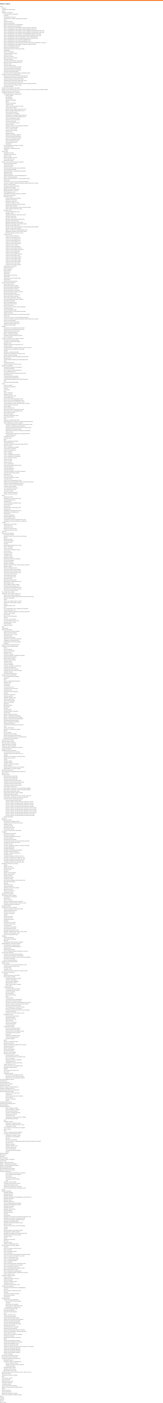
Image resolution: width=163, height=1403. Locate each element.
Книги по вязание (8, 269)
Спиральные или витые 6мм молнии (12, 783)
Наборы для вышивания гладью (11, 1317)
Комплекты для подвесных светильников (13, 955)
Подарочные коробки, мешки (11, 1185)
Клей (5, 607)
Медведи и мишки (10, 133)
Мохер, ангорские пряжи (9, 184)
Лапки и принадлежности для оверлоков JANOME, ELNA (17, 39)
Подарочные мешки (8, 1283)
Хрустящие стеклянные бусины (13, 1005)
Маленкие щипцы (8, 705)
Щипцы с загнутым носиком (10, 714)
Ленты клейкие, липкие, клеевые (11, 584)
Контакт (2, 1400)
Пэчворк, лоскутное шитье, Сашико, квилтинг (13, 338)
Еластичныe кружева (9, 560)
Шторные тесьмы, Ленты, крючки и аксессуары (15, 536)
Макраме (4, 936)
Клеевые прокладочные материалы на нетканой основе (19, 424)
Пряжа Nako (7, 276)
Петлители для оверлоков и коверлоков (13, 60)
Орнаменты (8, 143)
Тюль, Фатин (7, 389)
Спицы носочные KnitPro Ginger (13, 260)
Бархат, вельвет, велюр (9, 412)
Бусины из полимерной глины (11, 1041)
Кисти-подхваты (8, 623)
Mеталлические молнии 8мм (10, 779)
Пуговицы (4, 831)
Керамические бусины (9, 1046)
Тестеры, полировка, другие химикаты (13, 1132)
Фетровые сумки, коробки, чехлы (12, 933)
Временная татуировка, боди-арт (10, 1393)
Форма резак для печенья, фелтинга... (11, 91)
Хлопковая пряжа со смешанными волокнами (15, 171)
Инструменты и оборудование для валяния (14, 327)
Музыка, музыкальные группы (13, 139)
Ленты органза (7, 551)
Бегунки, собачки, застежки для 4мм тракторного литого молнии (21, 807)
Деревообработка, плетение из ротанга (11, 943)
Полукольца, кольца (7, 819)
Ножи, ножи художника (9, 650)
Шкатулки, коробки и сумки (8, 1275)
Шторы (5, 1237)
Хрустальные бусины (11, 994)
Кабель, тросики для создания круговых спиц (16, 229)
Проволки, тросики (8, 1121)
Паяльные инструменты (9, 694)
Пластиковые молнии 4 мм (10, 786)
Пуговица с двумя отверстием (11, 851)
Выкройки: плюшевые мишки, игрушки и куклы (15, 902)
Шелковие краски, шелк (9, 605)
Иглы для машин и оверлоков (11, 14)
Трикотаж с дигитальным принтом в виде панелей (16, 444)
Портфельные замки (9, 877)
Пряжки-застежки (8, 875)
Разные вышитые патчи (11, 142)
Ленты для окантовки (9, 534)
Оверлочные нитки (8, 496)
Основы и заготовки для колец (13, 1112)
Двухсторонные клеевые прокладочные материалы (16, 356)
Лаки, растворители (6, 1391)
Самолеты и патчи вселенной (13, 119)
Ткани (3, 383)
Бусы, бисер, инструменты (8, 972)
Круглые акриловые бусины (12, 1016)
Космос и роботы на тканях (10, 457)
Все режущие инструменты (10, 673)
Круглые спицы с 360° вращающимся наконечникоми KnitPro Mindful (22, 226)
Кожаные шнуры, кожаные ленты (12, 585)
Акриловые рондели (10, 1017)
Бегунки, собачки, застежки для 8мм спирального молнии (19, 804)
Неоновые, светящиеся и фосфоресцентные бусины (18, 1002)
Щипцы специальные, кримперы (11, 721)
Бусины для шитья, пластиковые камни (13, 1065)
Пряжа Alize (6, 273)
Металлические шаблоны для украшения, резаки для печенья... (19, 596)
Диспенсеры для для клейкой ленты (12, 735)
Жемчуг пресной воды (9, 1049)
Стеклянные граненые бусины (13, 988)
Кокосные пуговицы (8, 837)
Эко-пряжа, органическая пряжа (11, 186)
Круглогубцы (7, 706)
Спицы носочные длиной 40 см (13, 241)
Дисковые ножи (7, 343)
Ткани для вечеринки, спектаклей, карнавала (14, 471)
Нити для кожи (7, 509)
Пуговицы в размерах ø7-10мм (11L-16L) (13, 856)
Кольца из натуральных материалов (12, 830)
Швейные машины (8, 21)
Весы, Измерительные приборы (11, 676)
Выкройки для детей (8, 1198)
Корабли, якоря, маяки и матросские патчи (16, 109)
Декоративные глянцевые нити (11, 512)
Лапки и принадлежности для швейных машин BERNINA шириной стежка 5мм (22, 33)
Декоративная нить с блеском (11, 190)
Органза (6, 388)
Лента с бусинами (8, 548)
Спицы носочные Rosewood (12, 252)
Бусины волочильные (11, 1023)
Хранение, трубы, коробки (10, 1182)
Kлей (3, 1376)
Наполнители (7, 898)
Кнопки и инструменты (9, 890)
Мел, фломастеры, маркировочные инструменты (14, 771)
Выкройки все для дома (9, 1239)
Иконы (5, 1338)
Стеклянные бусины (8, 987)
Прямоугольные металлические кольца (13, 822)
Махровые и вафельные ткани (11, 415)
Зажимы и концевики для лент (7, 1088)
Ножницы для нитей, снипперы (11, 668)
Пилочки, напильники (9, 702)
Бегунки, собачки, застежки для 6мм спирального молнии (19, 803)
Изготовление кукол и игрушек (9, 895)
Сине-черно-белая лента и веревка (12, 569)
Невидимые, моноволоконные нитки (12, 510)
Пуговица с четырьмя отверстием (12, 853)
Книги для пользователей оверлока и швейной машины (17, 72)
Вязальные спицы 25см (11, 199)
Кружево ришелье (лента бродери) (12, 558)
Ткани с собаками (8, 453)
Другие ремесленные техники (11, 1269)
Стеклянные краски (6, 1384)
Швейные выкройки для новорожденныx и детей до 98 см (17, 1197)
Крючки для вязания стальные (11, 288)
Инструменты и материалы (10, 896)
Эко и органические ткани (10, 489)
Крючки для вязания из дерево (11, 285)
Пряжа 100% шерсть (9, 165)
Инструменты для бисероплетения (12, 1133)
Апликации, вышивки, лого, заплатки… (11, 92)
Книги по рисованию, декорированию (12, 1271)
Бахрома (6, 543)
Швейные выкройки (6, 1191)
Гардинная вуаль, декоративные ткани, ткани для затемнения (18, 481)
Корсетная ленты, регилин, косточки (12, 589)
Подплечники (5, 628)
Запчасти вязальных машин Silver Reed (13, 82)
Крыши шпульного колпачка (10, 57)
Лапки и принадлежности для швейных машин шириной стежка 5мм (20, 27)
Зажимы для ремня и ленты (10, 910)
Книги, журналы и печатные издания (10, 1245)
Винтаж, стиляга (8, 1224)
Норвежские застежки (9, 868)
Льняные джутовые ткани (10, 395)
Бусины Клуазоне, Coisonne (12, 1055)
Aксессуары (5, 151)
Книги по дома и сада (9, 1274)
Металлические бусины (9, 1053)
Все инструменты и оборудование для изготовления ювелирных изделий (23, 1141)
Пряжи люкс (7, 180)
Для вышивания (6, 1298)
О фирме (2, 1397)
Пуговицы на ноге (8, 854)
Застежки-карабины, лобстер (7, 1079)
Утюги (5, 20)
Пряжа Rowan (7, 279)
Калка (3, 1189)
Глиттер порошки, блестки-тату (11, 620)
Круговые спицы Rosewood (12, 220)
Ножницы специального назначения (12, 665)
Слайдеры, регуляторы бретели (11, 640)
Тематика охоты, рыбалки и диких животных (16, 115)
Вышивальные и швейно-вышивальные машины (15, 18)
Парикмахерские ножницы (10, 656)
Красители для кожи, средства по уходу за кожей (15, 970)
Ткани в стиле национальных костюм (13, 480)
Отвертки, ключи (8, 690)
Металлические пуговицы (10, 833)
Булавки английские (7, 748)
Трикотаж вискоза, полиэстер (11, 404)
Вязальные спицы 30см (11, 201)
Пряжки (5, 865)
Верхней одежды (8, 1210)
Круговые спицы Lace (11, 216)
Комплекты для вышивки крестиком (12, 1323)
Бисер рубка (9, 985)
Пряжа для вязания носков (10, 163)
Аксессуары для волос (9, 158)
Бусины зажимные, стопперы (13, 1109)
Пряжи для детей (8, 172)
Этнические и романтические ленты (12, 572)
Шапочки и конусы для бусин (13, 1092)
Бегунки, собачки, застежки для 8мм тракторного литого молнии (21, 812)
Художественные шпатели (10, 733)
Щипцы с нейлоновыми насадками (12, 715)
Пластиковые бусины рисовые (13, 1032)
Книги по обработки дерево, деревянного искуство (16, 951)
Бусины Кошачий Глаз (11, 1011)
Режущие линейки (8, 762)
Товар (1, 6)
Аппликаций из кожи (8, 146)
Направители (7, 50)
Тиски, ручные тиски (9, 687)
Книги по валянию (8, 337)
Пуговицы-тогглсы (8, 844)
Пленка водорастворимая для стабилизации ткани (16, 359)
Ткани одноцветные (8, 442)
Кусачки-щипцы (7, 709)
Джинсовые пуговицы (9, 834)
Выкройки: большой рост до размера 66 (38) (14, 1218)
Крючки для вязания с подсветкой (12, 294)
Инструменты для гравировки (11, 691)
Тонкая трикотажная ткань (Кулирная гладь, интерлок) (17, 403)
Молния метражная (8, 816)
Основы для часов (10, 1115)
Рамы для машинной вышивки (11, 71)
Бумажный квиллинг (10, 1366)
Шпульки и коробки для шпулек (11, 47)
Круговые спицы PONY (11, 217)
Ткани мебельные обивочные (11, 487)
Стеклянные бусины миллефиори (14, 999)
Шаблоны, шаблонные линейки (11, 352)
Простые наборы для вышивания (12, 1322)
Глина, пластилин (8, 899)
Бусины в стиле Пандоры (10, 1052)
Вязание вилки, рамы (9, 284)
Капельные (8, 1034)
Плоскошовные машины (9, 17)
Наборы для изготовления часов (9, 961)
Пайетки (6, 617)
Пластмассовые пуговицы (10, 839)
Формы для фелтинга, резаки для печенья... (14, 329)
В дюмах (6, 754)
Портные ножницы (8, 662)
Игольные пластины (8, 56)
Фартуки (6, 1228)
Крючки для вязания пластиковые (12, 290)
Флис (5, 418)
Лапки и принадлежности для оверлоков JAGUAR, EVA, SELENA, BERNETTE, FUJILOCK (25, 42)
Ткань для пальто (8, 478)
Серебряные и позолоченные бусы (14, 1062)
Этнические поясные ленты (10, 573)
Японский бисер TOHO (11, 982)
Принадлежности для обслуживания (12, 69)
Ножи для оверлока (8, 59)
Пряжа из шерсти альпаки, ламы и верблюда (14, 168)
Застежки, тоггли (8, 969)
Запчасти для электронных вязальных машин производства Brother (20, 83)
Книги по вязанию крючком (10, 302)
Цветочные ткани (8, 445)
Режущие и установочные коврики (12, 341)
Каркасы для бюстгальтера (10, 632)
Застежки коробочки (5, 1082)
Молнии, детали (5, 774)
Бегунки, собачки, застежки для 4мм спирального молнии (19, 801)
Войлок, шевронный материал (11, 334)
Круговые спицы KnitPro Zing (12, 225)
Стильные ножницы (8, 664)
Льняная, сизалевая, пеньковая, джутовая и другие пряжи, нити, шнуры (21, 183)
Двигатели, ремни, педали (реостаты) (13, 62)
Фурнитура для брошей (11, 1114)
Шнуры (5, 537)
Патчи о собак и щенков (11, 128)
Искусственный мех (8, 413)
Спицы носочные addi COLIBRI (13, 261)
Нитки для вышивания (9, 368)
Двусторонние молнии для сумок (12, 791)
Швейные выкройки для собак (11, 1243)
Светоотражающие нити (9, 192)
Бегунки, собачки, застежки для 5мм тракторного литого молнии (21, 809)
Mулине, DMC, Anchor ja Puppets (13, 1301)
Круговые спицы (8, 210)
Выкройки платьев (8, 1207)
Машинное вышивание (7, 365)
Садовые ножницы (8, 672)
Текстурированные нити (9, 499)
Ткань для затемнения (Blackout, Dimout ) (14, 483)
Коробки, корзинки (8, 1280)
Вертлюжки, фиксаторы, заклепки (10, 863)
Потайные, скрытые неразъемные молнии (14, 782)
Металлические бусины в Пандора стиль (15, 1056)
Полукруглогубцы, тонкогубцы (11, 711)
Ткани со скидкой (8, 385)
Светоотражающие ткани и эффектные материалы (16, 608)
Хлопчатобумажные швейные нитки (12, 503)
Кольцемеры (7, 685)
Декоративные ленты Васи (10, 1370)
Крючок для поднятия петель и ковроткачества (15, 736)
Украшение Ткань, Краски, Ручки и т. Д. (11, 593)
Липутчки (4, 531)
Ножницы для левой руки (10, 667)
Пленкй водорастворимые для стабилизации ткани (16, 379)
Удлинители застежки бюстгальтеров (12, 638)
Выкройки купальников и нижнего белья (13, 1222)
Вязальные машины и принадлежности (11, 74)
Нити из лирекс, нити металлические (12, 370)
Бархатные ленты (8, 578)
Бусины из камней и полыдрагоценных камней (15, 1044)
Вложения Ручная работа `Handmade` (11, 88)
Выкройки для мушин (9, 1201)
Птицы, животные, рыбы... (10, 1332)
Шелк (5, 391)
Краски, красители (6, 1390)
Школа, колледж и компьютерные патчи (15, 110)
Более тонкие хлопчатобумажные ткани (13, 398)
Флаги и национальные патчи (13, 118)
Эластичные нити (8, 504)
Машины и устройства (7, 12)
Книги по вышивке (8, 1261)
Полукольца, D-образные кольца (11, 821)
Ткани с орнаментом (9, 463)
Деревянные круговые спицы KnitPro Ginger (16, 223)
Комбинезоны (7, 1215)
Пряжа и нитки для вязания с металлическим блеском (17, 178)
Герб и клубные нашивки (11, 112)
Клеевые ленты (7, 358)
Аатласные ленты (8, 542)
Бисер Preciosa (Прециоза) (10, 616)
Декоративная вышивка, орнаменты (12, 1337)
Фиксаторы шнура (8, 539)
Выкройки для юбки (8, 1212)
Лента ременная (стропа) (10, 575)
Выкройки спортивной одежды (11, 1221)
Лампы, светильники (9, 51)
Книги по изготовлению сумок (11, 934)
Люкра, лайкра (7, 406)
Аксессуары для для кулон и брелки (14, 1096)
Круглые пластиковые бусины (13, 1028)
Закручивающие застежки (6, 1083)
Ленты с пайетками (8, 546)
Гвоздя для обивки (6, 905)
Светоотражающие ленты (10, 576)
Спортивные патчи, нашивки (12, 113)
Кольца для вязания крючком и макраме (13, 299)
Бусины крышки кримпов (12, 1111)
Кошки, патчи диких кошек (12, 127)
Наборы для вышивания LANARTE (12, 1352)
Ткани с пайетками (8, 392)
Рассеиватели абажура (9, 958)
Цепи (3, 626)
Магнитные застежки (5, 1085)
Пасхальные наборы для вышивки (12, 1320)
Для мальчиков (9, 98)
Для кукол (6, 1240)
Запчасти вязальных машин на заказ (13, 85)
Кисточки (4, 818)
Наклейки (6, 149)
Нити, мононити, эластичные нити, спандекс (14, 1127)
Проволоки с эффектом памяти (13, 1123)
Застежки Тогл (3, 1080)
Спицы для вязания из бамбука (13, 198)
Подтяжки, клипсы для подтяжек (11, 887)
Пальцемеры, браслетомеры (11, 688)
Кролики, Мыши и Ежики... (12, 130)
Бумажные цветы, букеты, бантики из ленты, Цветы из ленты (16, 1372)
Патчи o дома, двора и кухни (12, 122)
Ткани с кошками (8, 451)
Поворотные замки (8, 878)
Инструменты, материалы (10, 927)
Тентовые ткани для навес (10, 486)
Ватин (5, 361)
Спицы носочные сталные (12, 244)
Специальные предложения (8, 9)
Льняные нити (7, 513)
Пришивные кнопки (8, 892)
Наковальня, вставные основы (13, 1135)
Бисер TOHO (7, 614)
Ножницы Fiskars (8, 661)
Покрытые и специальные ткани (11, 420)
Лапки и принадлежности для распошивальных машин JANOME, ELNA (21, 38)
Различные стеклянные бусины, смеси (15, 1013)
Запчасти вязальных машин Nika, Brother (14, 79)
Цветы (7, 101)
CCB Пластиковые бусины (12, 1037)
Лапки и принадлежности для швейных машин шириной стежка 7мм (20, 29)
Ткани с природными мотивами (11, 447)
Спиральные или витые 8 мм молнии (13, 785)
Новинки (4, 8)
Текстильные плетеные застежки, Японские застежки (16, 840)
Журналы (6, 1246)
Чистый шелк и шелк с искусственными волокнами (16, 181)
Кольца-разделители (5, 1106)
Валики (5, 730)
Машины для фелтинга (9, 23)
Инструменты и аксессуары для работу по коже (15, 964)
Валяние (4, 326)
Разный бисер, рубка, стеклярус (13, 978)
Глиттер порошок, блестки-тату (11, 1070)
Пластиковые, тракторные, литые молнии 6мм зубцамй (17, 788)
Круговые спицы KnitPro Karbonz (13, 228)
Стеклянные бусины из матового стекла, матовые (18, 1009)
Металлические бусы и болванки (13, 1059)
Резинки (4, 522)
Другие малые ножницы (9, 658)
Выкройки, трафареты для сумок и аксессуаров (15, 931)
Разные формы (9, 997)
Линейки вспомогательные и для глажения (14, 767)
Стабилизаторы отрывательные (11, 377)
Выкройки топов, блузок (9, 1209)
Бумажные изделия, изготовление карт (11, 1358)
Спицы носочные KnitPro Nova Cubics (15, 249)
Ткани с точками (8, 460)
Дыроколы (6, 678)
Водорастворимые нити (9, 516)
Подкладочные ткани (9, 436)
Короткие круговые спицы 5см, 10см (14, 232)
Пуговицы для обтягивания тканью (12, 836)
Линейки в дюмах (8, 346)
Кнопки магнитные (8, 917)
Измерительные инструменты (11, 738)
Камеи (5, 1040)
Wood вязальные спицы (11, 205)
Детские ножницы (8, 649)
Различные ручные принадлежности (10, 644)
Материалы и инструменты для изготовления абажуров (17, 957)
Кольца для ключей (8, 825)
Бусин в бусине (9, 1020)
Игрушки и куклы (8, 1242)
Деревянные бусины (9, 1043)
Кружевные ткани (8, 394)
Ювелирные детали (8, 1073)
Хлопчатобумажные (8, 397)
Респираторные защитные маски (12, 945)
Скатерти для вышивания (10, 1316)
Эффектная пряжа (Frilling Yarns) (12, 189)
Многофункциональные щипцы (11, 720)
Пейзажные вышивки (9, 1335)
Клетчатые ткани (8, 462)
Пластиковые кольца (9, 828)
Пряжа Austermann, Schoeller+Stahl (12, 278)
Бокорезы (6, 708)
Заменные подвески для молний (13, 800)
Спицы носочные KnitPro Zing (13, 255)
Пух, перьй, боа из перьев (8, 592)
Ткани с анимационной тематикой (12, 454)
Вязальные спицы (8, 196)
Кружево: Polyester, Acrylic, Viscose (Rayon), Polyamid (16, 564)
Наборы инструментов (9, 723)
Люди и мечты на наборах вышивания (13, 1334)
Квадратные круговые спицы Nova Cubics (16, 214)
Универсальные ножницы (10, 659)
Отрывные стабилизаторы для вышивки (15, 426)
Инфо (1, 1396)
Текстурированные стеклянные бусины (15, 1006)
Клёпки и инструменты (9, 874)
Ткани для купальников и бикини (11, 472)
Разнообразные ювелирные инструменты (14, 724)
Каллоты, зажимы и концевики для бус (9, 1086)
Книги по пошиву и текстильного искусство (14, 1255)
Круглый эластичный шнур (10, 528)
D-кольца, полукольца (9, 913)
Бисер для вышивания (9, 1310)
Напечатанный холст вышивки (11, 1326)
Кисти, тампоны (7, 732)
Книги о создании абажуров (10, 960)
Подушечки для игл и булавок (9, 744)
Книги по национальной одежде (11, 1258)
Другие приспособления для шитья (10, 1355)
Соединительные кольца (6, 1102)
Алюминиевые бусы (10, 1061)
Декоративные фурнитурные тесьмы (13, 545)
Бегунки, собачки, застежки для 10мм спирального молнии (20, 806)
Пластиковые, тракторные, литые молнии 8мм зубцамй (17, 789)
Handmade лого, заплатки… (10, 154)
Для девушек (9, 97)
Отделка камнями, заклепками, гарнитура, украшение (17, 611)
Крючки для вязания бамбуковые (12, 287)
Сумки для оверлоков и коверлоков (12, 68)
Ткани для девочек (8, 466)
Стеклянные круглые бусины (13, 990)
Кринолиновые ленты (9, 582)
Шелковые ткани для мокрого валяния (13, 335)
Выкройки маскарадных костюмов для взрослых (15, 1233)
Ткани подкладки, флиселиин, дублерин (13, 423)
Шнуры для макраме (9, 937)
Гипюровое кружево (8, 561)
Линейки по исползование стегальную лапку (14, 353)
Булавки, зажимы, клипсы (8, 741)
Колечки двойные (4, 1105)
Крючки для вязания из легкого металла (13, 291)
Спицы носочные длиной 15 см (13, 237)
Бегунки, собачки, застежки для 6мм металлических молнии (20, 813)
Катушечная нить (8, 374)
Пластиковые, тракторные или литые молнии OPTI (16, 797)
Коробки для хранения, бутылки (11, 1278)
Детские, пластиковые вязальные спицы (15, 204)
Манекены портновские (7, 770)
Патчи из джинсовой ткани (12, 140)
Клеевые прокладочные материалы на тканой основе (18, 427)
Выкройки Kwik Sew (8, 1194)
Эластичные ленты (8, 527)
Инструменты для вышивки (10, 1311)
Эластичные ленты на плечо (10, 530)
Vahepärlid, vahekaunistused (10, 1067)
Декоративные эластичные (10, 524)
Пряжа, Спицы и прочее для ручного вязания (12, 161)
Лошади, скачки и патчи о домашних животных (17, 125)
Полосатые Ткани (8, 459)
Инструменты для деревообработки (12, 946)
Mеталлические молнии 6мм (10, 777)
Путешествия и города (11, 107)
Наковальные (7, 684)
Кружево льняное (8, 566)
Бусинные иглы (9, 1142)
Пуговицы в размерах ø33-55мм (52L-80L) (14, 862)
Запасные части (8, 63)
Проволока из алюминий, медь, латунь (15, 1124)
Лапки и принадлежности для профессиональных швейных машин (20, 44)
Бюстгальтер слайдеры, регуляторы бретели (14, 880)
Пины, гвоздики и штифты (12, 1108)
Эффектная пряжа (8, 174)
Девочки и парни (8, 1200)
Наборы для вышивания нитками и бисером (14, 1329)
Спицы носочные (8, 234)
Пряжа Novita (7, 272)
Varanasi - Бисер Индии (9, 613)
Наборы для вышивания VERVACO (12, 1351)
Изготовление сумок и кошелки (9, 907)
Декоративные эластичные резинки (12, 641)
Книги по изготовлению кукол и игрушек (13, 901)
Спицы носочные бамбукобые (13, 251)
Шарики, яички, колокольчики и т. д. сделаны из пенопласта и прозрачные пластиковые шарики (25, 89)
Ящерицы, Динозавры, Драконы (13, 134)
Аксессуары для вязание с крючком (12, 297)
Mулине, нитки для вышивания (11, 1299)
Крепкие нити (7, 506)
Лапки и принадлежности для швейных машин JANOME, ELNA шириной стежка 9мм (24, 32)
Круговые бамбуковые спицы (13, 211)
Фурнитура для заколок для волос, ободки (16, 1117)
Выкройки (6, 643)
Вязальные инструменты (10, 195)
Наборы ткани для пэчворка (10, 355)
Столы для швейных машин (10, 53)
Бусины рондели (10, 993)
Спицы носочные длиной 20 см (13, 238)
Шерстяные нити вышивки (12, 1304)
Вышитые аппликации (9, 598)
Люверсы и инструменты (8, 893)
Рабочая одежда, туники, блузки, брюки (13, 1230)
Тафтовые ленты (8, 554)
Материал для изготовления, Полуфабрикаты (15, 1287)
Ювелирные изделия (9, 152)
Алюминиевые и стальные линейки (12, 768)
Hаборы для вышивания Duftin (11, 1344)
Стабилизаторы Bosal (9, 362)
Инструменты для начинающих (11, 340)
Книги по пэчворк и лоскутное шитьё (12, 364)
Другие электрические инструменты (12, 26)
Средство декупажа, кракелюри (9, 1385)
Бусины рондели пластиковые (13, 1029)
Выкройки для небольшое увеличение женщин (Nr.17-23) (17, 1216)
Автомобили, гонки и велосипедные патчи (16, 116)
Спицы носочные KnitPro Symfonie (14, 254)
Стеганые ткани (7, 438)
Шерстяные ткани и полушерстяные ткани (14, 409)
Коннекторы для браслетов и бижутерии (9, 1089)
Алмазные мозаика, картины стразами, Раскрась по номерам (18, 1346)
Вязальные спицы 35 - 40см (12, 202)
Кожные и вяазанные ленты (10, 567)
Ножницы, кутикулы (8, 653)
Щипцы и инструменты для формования (13, 718)
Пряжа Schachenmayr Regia (10, 281)
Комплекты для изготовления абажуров (13, 954)
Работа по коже (5, 963)
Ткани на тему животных (10, 450)
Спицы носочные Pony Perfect (13, 263)
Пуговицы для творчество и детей (12, 842)
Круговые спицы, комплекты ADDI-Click (15, 219)
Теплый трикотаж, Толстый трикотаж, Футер (14, 401)
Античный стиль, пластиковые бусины (15, 1031)
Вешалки (6, 883)
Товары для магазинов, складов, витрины (12, 1394)
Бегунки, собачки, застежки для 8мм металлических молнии (20, 815)
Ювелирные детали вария (12, 1118)
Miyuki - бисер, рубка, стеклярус (13, 984)
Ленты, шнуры (7, 1129)
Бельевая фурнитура (7, 629)
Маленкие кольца (8, 635)
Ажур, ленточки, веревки (8, 533)
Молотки (6, 693)
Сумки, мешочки (8, 1277)
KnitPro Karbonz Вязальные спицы (14, 208)
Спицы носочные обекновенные (13, 243)
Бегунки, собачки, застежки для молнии (13, 798)
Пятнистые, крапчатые (11, 1022)
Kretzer (5, 647)
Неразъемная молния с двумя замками (13, 792)
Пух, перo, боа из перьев (10, 619)
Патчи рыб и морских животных (13, 136)
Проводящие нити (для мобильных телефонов (15, 193)
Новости (2, 1399)
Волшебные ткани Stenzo (10, 386)
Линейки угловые (8, 761)
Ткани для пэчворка (8, 490)
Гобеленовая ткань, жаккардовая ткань (13, 410)
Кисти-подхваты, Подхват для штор (12, 1290)
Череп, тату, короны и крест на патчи (14, 106)
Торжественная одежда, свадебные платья (14, 1219)
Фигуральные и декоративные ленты (12, 581)
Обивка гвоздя (7, 948)
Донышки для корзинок (9, 300)
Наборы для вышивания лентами (12, 1340)
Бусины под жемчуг (10, 991)
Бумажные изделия (8, 1360)
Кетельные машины (8, 86)
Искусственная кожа (9, 416)
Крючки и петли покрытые (10, 872)
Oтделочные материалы (8, 1286)
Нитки (3, 495)
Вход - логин (3, 1402)
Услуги (3, 11)
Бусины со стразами (11, 1099)
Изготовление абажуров (7, 952)
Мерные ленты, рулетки (9, 758)
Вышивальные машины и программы (13, 367)
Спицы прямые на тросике (10, 266)
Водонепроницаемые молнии (11, 794)
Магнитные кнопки (8, 889)
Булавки (6, 350)
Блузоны (6, 1213)
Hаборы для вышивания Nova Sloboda (13, 1341)
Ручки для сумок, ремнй (9, 922)
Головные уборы (8, 1236)
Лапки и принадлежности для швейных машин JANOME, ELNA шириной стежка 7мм (24, 30)
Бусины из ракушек (8, 1047)
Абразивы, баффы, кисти (10, 697)
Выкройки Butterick (8, 1195)
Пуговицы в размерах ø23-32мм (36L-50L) (14, 860)
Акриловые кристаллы (11, 1019)
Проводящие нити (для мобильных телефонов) (15, 521)
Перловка (8, 1302)
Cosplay (6, 1227)
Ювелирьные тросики (11, 1126)
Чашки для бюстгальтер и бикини (12, 631)
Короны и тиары (7, 155)
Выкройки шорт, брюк (9, 1206)
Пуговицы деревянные (9, 847)
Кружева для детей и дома (10, 579)
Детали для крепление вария (7, 1091)
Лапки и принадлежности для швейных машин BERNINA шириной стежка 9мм (22, 35)
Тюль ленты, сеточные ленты (11, 590)
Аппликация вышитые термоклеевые (13, 94)
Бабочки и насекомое (11, 103)
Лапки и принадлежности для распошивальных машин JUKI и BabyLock (21, 36)
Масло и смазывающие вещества (12, 45)
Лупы (5, 679)
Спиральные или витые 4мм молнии (12, 780)
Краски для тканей (6, 1373)
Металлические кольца (9, 827)
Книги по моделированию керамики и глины (14, 1268)
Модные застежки (8, 866)
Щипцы (7, 1151)
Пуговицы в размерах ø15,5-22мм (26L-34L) (14, 859)
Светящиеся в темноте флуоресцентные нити (15, 373)
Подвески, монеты (8, 625)
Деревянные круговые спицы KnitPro (14, 222)
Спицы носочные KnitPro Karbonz (14, 247)
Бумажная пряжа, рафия (10, 187)
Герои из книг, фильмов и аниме (13, 137)
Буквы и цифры (9, 95)
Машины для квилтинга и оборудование (13, 24)
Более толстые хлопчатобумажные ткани (14, 400)
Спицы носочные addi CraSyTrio (13, 264)
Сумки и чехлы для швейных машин (12, 66)
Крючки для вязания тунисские (11, 296)
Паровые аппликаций (11, 100)
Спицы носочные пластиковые (13, 246)
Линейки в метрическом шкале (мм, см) (13, 344)
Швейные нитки (7, 501)
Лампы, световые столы (9, 1314)
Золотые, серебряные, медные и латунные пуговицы (16, 845)
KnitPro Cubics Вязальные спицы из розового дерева (18, 207)
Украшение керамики (7, 1382)
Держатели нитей (8, 54)
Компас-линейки (8, 765)
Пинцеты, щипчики (8, 696)
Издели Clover (5, 773)
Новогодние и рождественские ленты (13, 587)
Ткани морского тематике (10, 448)
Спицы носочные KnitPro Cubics (13, 258)
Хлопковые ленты (8, 555)
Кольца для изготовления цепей (7, 1103)
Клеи (5, 380)
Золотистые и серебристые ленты (12, 549)
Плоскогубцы (7, 712)
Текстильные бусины (9, 1050)
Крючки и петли (7, 869)
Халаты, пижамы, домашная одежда (12, 1203)
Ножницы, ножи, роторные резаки (10, 646)
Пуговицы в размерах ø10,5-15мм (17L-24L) (14, 857)
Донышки (6, 940)
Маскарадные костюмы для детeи (12, 1231)
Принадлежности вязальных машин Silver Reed (15, 80)
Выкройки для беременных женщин (12, 1204)
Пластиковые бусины (9, 1026)
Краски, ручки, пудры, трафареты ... (12, 595)
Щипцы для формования (6, 1166)
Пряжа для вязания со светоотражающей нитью (15, 175)
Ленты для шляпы (8, 552)
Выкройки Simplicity (8, 1192)
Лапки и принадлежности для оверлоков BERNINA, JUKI (17, 41)
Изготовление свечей (7, 1378)
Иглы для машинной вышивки (11, 376)
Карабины (6, 871)
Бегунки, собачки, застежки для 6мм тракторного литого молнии (21, 810)
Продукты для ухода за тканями (9, 1375)
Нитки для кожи (7, 967)
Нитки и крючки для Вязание (8, 282)
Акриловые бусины (8, 1014)
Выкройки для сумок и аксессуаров (12, 1234)
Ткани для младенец (9, 469)
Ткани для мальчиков (9, 468)
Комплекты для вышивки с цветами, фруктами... (15, 1331)
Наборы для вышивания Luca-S (11, 1343)
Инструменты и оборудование (9, 675)
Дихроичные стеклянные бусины (13, 1000)
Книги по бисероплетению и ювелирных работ (15, 1188)
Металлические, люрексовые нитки (12, 507)
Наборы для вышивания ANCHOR (12, 1347)
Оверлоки (6, 15)
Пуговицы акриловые (9, 848)
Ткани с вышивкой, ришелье (10, 492)
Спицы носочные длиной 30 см (13, 240)
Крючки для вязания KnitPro (10, 293)
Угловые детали (7, 925)
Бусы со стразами (10, 1058)
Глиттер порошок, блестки (12, 1363)
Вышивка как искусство (9, 1325)
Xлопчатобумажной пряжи (10, 169)
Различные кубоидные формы (13, 1035)
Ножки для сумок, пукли (9, 923)
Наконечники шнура (8, 540)
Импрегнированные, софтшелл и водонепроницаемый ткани (18, 421)
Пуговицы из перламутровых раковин (13, 850)
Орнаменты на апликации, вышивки (12, 602)
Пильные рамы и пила (9, 699)
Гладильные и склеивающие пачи (12, 148)
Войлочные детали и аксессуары (12, 330)
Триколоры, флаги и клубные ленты (12, 570)
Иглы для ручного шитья (8, 739)
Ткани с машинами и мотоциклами (12, 456)
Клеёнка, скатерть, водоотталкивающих (13, 484)
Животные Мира (9, 124)
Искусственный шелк (9, 407)
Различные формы (10, 1025)
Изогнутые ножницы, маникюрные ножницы (14, 655)
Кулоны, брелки (9, 1097)
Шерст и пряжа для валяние (10, 177)
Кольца (7, 1100)
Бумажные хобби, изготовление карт (12, 1361)
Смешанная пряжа (8, 166)
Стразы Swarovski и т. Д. (9, 610)
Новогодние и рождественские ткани (12, 465)
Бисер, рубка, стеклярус (9, 976)
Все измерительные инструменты (12, 751)
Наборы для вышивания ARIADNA (12, 1349)
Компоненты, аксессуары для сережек (15, 1076)
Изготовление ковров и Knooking (11, 1293)
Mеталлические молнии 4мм (10, 776)
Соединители (9, 1094)
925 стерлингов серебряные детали (14, 1074)
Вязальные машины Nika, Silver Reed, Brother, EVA (16, 75)
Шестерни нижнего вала (9, 65)
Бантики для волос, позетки (10, 157)
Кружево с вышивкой (9, 563)
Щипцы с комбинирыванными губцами (13, 717)
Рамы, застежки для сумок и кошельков (13, 908)
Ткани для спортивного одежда (11, 477)
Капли (7, 996)
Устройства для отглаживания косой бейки (14, 349)
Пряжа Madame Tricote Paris (10, 275)
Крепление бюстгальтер (9, 637)
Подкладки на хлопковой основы (13, 429)
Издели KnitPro (7, 270)
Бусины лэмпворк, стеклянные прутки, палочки (17, 1003)
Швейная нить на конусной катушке (12, 498)
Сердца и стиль (9, 104)
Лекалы (5, 759)
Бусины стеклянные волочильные (14, 1008)
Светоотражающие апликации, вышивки (13, 145)
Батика (5, 604)
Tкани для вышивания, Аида (10, 1308)
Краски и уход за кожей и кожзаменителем (12, 1387)
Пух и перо (6, 1071)
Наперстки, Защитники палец (9, 745)
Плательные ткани (8, 475)
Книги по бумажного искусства (11, 1266)
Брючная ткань (7, 474)
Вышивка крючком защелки (10, 1328)
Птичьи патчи (9, 131)
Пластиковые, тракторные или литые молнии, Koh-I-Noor (17, 795)
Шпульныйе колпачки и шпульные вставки (14, 48)
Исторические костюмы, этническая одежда (14, 1225)
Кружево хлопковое (8, 557)
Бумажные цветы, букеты (10, 622)
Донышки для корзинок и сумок (11, 930)
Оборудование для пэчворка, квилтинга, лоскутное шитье (18, 347)
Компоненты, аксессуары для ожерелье (15, 1077)
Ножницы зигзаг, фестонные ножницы (13, 670)
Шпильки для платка (8, 160)
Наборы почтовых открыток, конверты (15, 1364)
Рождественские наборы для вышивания (13, 1319)
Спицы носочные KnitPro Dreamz (13, 257)
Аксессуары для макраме (10, 939)
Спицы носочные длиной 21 (12, 235)
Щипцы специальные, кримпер (7, 1169)
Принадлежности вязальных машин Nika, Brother (15, 77)
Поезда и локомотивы (11, 121)
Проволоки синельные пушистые (12, 904)
